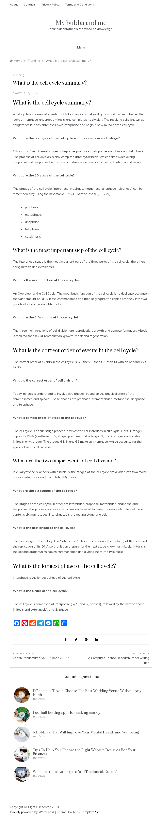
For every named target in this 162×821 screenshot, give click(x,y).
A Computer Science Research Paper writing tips (118, 660)
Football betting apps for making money (66, 712)
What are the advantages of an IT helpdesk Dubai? (75, 772)
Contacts (30, 4)
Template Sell (90, 812)
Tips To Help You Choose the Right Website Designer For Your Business (84, 752)
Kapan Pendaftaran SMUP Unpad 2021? (41, 658)
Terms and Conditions (79, 4)
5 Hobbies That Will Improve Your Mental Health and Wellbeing (86, 732)
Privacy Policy (50, 4)
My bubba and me (81, 23)
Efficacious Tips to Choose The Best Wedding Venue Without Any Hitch (87, 693)
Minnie (35, 93)
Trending (18, 75)
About (14, 4)
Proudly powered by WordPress (32, 812)
